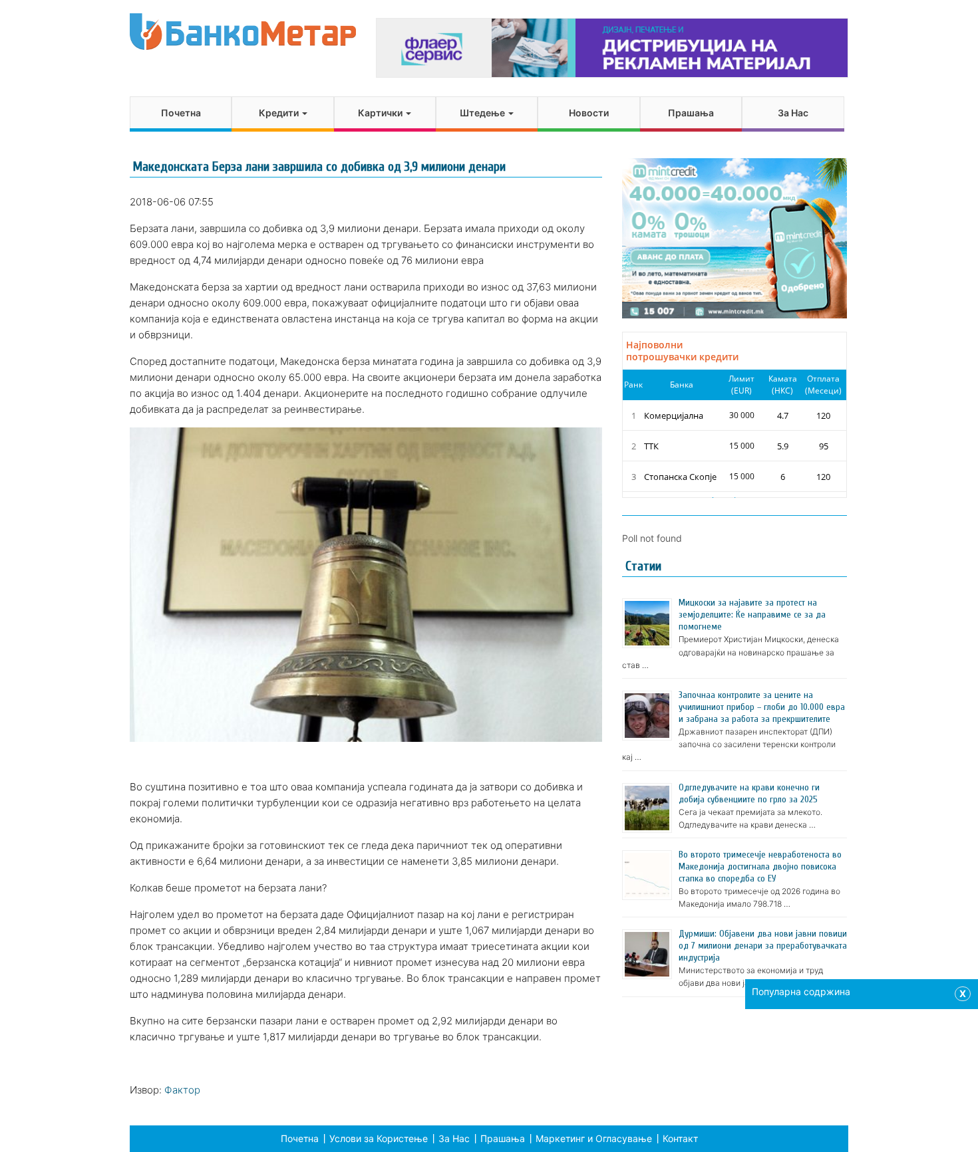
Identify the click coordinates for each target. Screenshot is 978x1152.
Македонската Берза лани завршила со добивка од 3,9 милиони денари (319, 166)
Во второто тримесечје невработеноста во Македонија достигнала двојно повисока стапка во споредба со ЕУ (760, 866)
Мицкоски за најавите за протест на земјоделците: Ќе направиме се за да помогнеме (752, 614)
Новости (589, 112)
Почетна (181, 112)
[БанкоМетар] (243, 31)
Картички (381, 112)
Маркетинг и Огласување (594, 1138)
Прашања (691, 112)
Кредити (280, 112)
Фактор (182, 1090)
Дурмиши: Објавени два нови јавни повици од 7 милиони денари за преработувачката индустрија (763, 945)
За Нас (793, 112)
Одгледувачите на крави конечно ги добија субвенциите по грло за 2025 (749, 793)
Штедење (483, 112)
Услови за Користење (378, 1138)
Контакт (680, 1138)
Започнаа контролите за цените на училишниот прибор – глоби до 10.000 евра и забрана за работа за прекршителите (762, 707)
